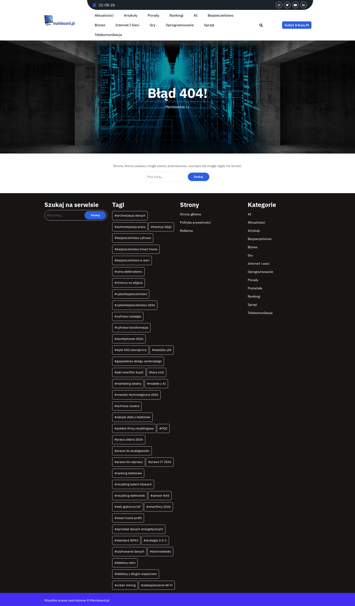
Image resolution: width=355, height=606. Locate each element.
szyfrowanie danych (130, 551)
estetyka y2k (162, 350)
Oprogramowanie (180, 25)
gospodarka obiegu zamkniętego (139, 361)
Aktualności (104, 15)
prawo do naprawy (130, 462)
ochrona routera (128, 406)
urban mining (126, 585)
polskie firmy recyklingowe (135, 428)
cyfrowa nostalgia (129, 316)
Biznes (100, 25)
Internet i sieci (127, 25)
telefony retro (126, 563)
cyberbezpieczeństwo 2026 (136, 305)
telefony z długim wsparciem (137, 574)
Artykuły (130, 15)
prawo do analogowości (133, 451)
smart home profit (129, 518)
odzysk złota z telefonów (133, 417)
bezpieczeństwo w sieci (133, 260)
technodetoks (161, 551)
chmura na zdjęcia (130, 283)
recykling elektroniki (131, 495)
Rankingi (176, 15)
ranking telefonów (129, 473)
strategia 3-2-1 (156, 540)
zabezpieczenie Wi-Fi (158, 585)
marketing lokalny (129, 384)
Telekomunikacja (108, 35)
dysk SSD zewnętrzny (131, 350)
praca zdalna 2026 (130, 439)
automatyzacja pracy (131, 227)
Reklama (186, 231)
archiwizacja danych (131, 215)
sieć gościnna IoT (129, 507)
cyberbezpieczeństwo (132, 294)
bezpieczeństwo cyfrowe (134, 238)
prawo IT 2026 (160, 462)
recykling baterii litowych (134, 484)
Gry (153, 25)
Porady (153, 15)
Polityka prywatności (195, 222)
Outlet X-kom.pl (297, 25)
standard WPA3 (127, 540)
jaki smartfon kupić (130, 372)
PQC (164, 428)
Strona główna (190, 214)
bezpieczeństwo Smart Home (137, 249)
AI (195, 15)
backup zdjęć (162, 227)
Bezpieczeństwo (221, 15)
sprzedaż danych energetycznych (140, 529)
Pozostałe (255, 288)
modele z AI (157, 384)
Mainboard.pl (175, 107)
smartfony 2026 (160, 507)
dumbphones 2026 (130, 339)
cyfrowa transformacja (132, 327)
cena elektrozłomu (129, 272)
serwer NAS (161, 495)
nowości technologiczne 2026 (137, 395)
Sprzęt (209, 25)
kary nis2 (157, 372)
